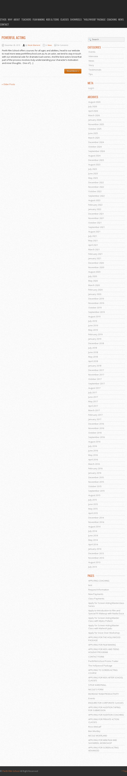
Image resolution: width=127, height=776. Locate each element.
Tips (91, 74)
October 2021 (95, 222)
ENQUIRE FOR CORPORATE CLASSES (106, 702)
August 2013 (94, 562)
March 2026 (94, 115)
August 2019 (94, 316)
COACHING (112, 19)
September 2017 (96, 383)
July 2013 (92, 566)
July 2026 (92, 106)
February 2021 (95, 253)
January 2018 (94, 365)
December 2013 (96, 553)
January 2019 (94, 338)
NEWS (121, 19)
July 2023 (92, 169)
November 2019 (96, 303)
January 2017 (94, 419)
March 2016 (94, 463)
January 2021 (94, 258)
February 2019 (95, 334)
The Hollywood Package (100, 665)
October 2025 (95, 128)
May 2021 (93, 240)
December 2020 (96, 262)
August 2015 (94, 495)
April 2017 (93, 405)
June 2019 (93, 325)
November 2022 (96, 186)
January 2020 (94, 294)
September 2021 (96, 227)
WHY (10, 19)
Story (91, 65)
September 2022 (96, 195)
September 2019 (96, 312)
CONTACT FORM (96, 656)
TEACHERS (26, 19)
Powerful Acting (13, 37)
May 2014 (93, 539)
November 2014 (96, 522)
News (50, 45)
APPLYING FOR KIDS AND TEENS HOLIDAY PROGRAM (103, 651)
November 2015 (96, 481)
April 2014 (93, 544)
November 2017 (96, 374)
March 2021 (94, 249)
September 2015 (96, 490)
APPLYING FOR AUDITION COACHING (106, 714)
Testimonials (95, 69)
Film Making (39, 19)
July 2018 (92, 347)
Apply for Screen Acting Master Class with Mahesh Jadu (103, 627)
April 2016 (93, 459)
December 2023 (96, 160)
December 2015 (96, 477)
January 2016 (94, 472)
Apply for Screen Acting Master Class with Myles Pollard (103, 619)
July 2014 (92, 531)
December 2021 (96, 213)
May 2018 (93, 356)
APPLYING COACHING (98, 580)
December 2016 (96, 423)
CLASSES (64, 19)
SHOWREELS (76, 19)
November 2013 (96, 557)
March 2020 (94, 285)
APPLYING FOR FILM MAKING (102, 644)
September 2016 (96, 437)
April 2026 (93, 110)
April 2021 (93, 244)
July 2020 (92, 276)
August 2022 (94, 200)
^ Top (124, 771)
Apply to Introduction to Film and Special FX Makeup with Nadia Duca (106, 612)
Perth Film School (11, 771)
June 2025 (93, 133)
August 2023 (94, 164)
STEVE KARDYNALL (97, 684)
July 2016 (92, 446)
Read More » (73, 71)
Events (92, 51)
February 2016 (95, 468)
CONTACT (4, 24)
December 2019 (96, 298)
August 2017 (94, 388)
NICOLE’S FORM (95, 689)
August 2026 (94, 101)
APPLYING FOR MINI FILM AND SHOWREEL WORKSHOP (102, 742)
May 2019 (93, 329)
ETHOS (3, 19)
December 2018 (96, 343)
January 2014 (94, 548)
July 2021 (92, 236)
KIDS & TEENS (52, 19)
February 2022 (95, 204)
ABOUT (17, 19)
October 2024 (95, 146)
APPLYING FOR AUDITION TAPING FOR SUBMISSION (104, 709)
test (90, 585)
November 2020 (96, 267)
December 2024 (96, 142)
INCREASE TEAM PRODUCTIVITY (103, 693)
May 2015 (93, 508)
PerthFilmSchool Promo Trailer (103, 661)
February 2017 (95, 414)
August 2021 (94, 231)
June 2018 (93, 352)
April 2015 (93, 513)
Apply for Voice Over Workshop (104, 632)
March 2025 (94, 137)
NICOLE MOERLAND (97, 735)
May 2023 (93, 177)
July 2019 (92, 320)
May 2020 (93, 280)
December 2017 (96, 370)
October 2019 (95, 307)
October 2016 (95, 432)
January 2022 (94, 209)
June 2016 (93, 450)
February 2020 (95, 289)
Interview (93, 56)
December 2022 (96, 182)
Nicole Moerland (34, 45)
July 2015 (92, 499)
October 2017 (95, 379)
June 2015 (93, 504)
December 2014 (96, 517)
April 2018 (93, 361)
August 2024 (94, 155)
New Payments (95, 594)
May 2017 (93, 401)
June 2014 (93, 535)
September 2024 (96, 151)
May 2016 (93, 455)
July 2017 (92, 392)
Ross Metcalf (94, 726)
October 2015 (95, 486)
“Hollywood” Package (94, 19)
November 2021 (96, 218)
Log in (91, 88)
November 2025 (96, 124)
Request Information (98, 589)
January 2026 (94, 119)
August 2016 (94, 441)
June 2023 (93, 173)
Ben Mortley (94, 731)
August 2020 (94, 271)
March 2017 (94, 410)
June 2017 (93, 396)
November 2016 (96, 428)
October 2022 (95, 191)
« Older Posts (8, 84)
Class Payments (96, 598)
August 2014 (94, 526)
